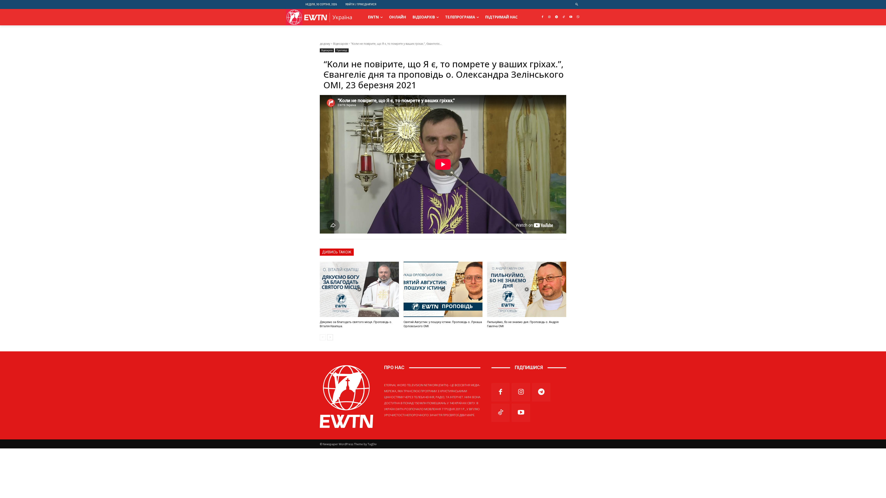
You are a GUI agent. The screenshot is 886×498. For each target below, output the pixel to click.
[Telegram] (556, 17)
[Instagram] (549, 17)
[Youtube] (570, 17)
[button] (577, 4)
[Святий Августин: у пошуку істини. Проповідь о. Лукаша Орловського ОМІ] (443, 289)
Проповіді (341, 50)
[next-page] (330, 337)
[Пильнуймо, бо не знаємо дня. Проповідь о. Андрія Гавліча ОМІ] (526, 289)
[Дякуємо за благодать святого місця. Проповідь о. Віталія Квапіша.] (359, 289)
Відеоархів (340, 44)
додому (325, 44)
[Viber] (578, 17)
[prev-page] (323, 337)
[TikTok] (563, 17)
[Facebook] (542, 17)
